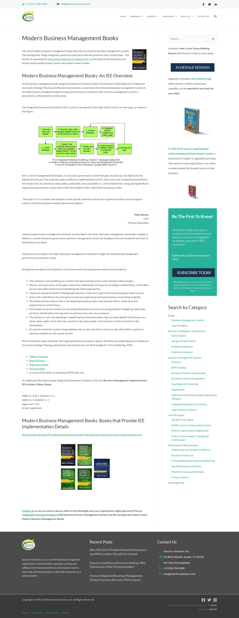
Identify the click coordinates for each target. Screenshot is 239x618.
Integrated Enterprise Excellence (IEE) (68, 59)
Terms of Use (52, 612)
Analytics (177, 362)
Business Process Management (188, 378)
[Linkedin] (215, 4)
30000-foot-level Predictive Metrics (191, 449)
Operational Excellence (184, 409)
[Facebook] (203, 4)
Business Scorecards (182, 455)
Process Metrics (180, 477)
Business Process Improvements (189, 373)
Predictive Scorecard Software (188, 471)
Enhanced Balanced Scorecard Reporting (193, 460)
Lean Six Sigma (179, 325)
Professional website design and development (187, 605)
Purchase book (37, 368)
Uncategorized (176, 482)
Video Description (38, 364)
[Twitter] (209, 4)
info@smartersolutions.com (75, 3)
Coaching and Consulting (185, 384)
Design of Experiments (184, 341)
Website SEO (203, 609)
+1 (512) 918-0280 (36, 3)
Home (25, 612)
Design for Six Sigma (182, 419)
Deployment (178, 389)
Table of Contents (38, 356)
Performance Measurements (183, 445)
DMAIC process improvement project (191, 425)
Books (171, 315)
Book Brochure (37, 360)
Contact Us (28, 510)
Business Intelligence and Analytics (187, 331)
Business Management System (188, 320)
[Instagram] (215, 600)
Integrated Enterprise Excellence (40, 514)
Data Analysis (179, 335)
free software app (201, 78)
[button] (136, 16)
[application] (142, 16)
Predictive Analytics (182, 346)
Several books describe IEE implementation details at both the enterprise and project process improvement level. (82, 434)
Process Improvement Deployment (190, 430)
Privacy (65, 612)
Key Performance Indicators (186, 466)
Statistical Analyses (182, 352)
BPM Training (179, 367)
